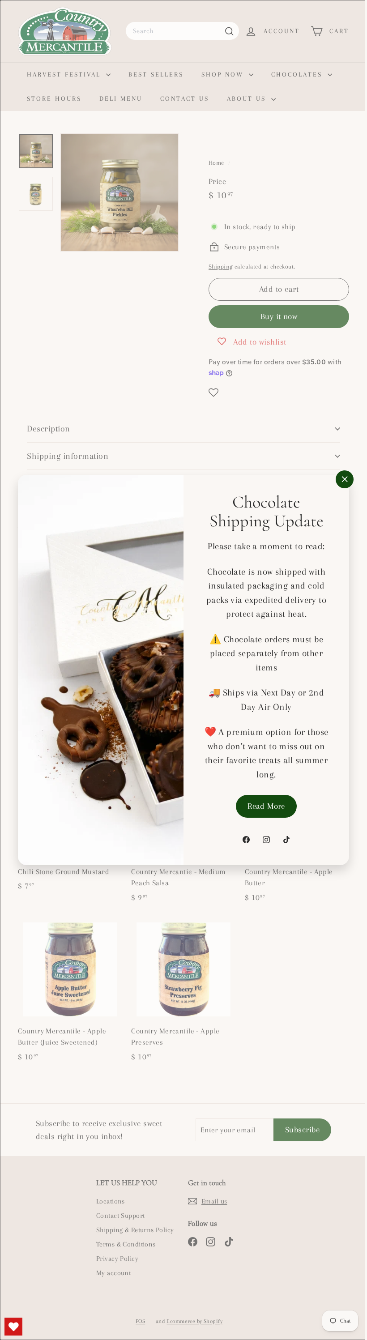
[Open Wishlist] (13, 1327)
